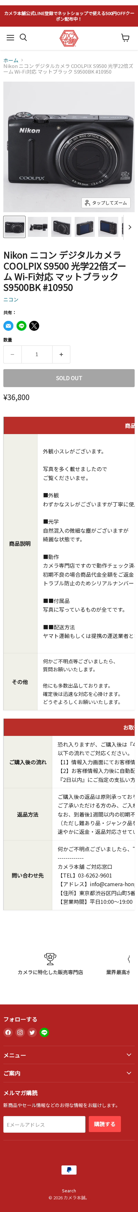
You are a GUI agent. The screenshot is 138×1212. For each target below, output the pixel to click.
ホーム (10, 60)
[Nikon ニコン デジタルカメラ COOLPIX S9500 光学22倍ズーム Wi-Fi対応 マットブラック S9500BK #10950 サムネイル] (14, 227)
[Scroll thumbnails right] (128, 227)
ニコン (10, 299)
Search (69, 1190)
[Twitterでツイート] (34, 326)
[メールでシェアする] (8, 326)
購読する (105, 1124)
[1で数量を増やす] (62, 354)
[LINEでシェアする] (21, 326)
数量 (7, 339)
